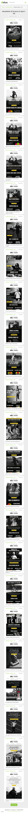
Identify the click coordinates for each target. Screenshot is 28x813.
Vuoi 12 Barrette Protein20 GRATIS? (12, 702)
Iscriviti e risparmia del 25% (11, 311)
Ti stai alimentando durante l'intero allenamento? (12, 179)
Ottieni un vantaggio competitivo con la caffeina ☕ (13, 572)
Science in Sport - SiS (10, 20)
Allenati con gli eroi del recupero (12, 343)
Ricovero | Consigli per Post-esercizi (12, 48)
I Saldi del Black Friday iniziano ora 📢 (12, 767)
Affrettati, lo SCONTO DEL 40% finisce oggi (13, 669)
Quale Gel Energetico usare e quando (12, 506)
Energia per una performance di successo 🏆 (14, 278)
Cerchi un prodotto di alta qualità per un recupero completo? (13, 212)
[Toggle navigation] (25, 2)
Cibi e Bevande (9, 7)
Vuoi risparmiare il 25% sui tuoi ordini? (13, 604)
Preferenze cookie (17, 811)
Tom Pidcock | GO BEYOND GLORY (12, 81)
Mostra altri (14, 805)
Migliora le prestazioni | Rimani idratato (13, 146)
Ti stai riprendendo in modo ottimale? (13, 539)
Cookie (12, 811)
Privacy (2, 811)
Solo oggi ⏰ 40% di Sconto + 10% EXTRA (13, 735)
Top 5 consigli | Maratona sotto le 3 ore (13, 114)
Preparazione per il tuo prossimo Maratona (14, 376)
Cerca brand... (11, 4)
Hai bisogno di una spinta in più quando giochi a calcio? (14, 245)
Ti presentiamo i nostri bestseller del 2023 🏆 (14, 408)
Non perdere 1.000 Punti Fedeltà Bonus (13, 441)
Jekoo (3, 7)
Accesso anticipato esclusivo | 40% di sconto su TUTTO (14, 800)
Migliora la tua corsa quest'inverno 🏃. (13, 473)
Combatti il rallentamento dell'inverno (13, 637)
